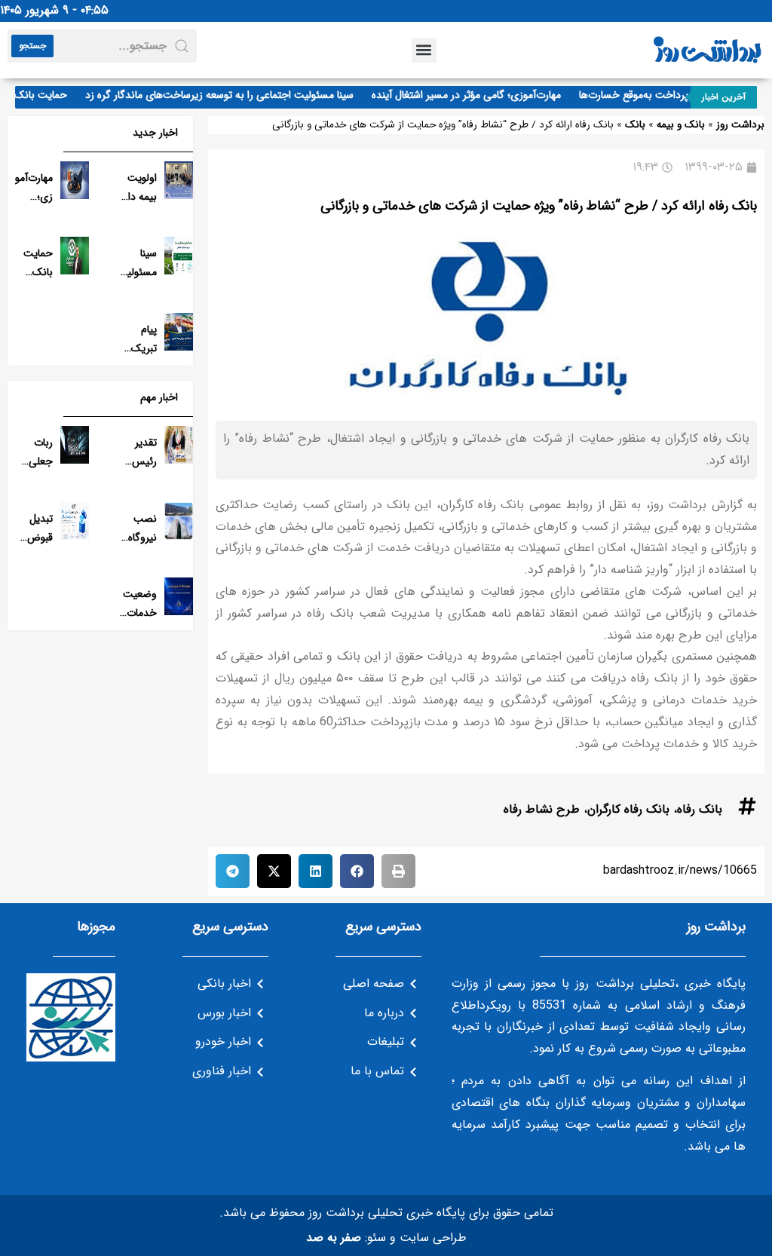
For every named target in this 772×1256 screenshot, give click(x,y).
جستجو (32, 45)
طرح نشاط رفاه (542, 809)
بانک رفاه (699, 809)
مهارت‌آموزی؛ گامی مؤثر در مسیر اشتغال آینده (475, 95)
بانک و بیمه (681, 125)
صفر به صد (333, 1237)
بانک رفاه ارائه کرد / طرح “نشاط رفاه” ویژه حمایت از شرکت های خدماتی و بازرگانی (538, 205)
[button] (424, 50)
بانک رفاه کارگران (628, 809)
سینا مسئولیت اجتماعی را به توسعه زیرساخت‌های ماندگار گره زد (228, 95)
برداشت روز (740, 125)
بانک (635, 125)
